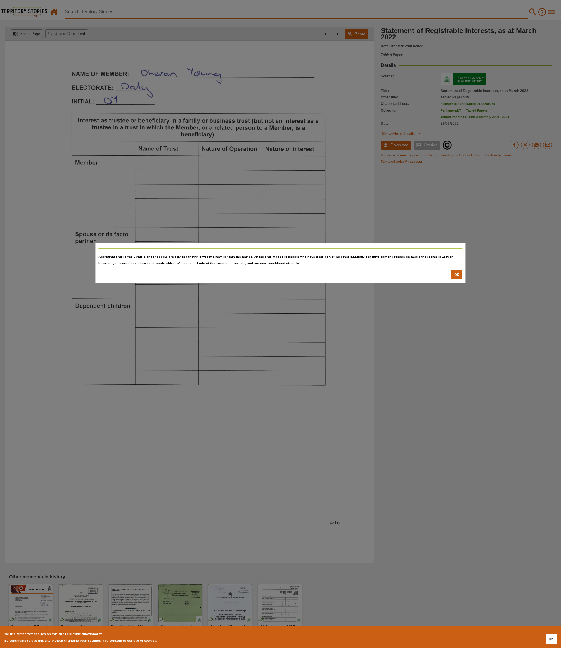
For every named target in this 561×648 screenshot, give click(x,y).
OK (456, 274)
